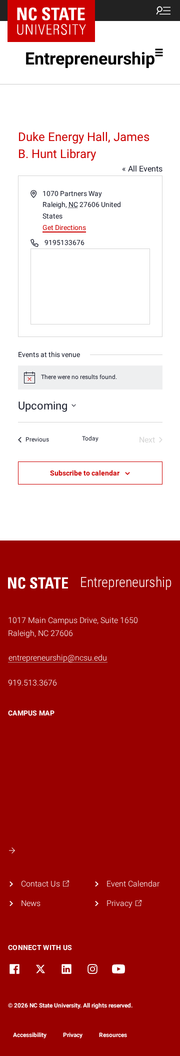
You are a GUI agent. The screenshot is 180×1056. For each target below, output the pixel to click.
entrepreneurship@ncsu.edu (57, 657)
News (30, 903)
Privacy (72, 1035)
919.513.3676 (32, 683)
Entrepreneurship (90, 58)
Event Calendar (133, 883)
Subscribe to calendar (85, 473)
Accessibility (29, 1035)
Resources (113, 1035)
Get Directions (64, 228)
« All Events (142, 169)
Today (90, 438)
